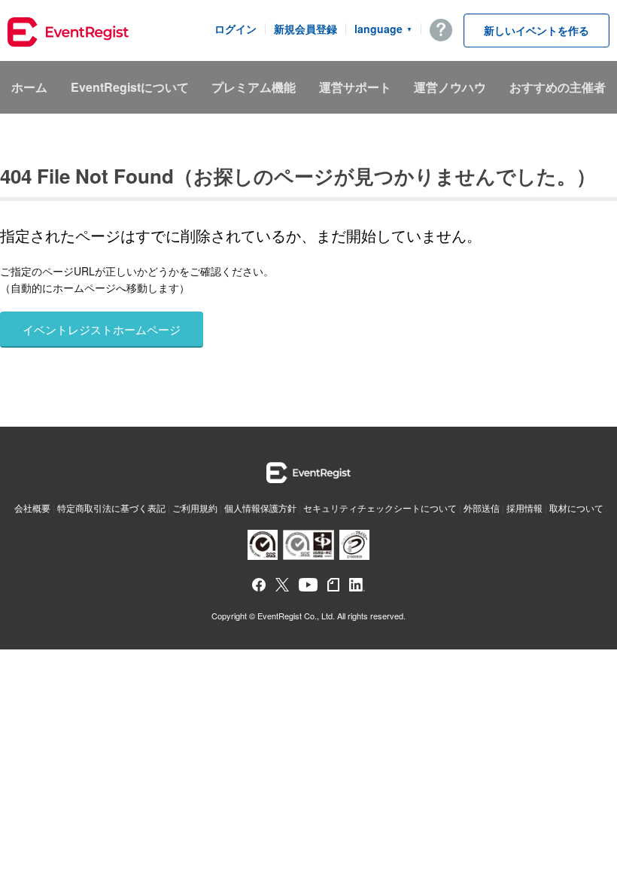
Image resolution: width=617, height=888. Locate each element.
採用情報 (524, 507)
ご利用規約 (194, 507)
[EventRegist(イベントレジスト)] (68, 33)
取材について (576, 507)
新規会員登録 (305, 28)
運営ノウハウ (450, 87)
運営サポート (355, 87)
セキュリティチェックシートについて (380, 507)
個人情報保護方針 (260, 507)
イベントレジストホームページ (102, 329)
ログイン (235, 28)
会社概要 (32, 507)
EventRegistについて (130, 87)
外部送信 (482, 507)
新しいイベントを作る (536, 30)
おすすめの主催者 (557, 87)
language (383, 28)
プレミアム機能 (253, 87)
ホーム (29, 87)
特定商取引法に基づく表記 (111, 507)
